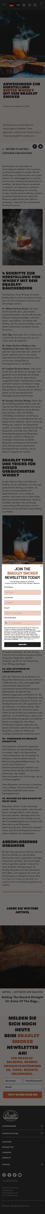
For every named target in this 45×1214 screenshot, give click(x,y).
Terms (32, 639)
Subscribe (22, 644)
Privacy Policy (23, 639)
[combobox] (7, 623)
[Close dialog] (41, 566)
